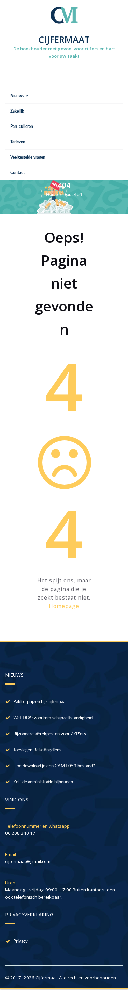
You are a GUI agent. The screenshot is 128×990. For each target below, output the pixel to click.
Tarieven (17, 142)
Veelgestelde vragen (27, 157)
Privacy (20, 941)
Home (52, 194)
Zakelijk (17, 111)
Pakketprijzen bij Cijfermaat (40, 701)
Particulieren (21, 126)
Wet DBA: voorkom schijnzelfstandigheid (53, 717)
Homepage (64, 606)
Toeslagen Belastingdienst (38, 750)
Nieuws (17, 96)
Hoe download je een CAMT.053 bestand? (54, 766)
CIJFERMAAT (64, 39)
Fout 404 (73, 194)
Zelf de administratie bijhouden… (44, 782)
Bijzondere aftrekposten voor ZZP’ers (49, 734)
